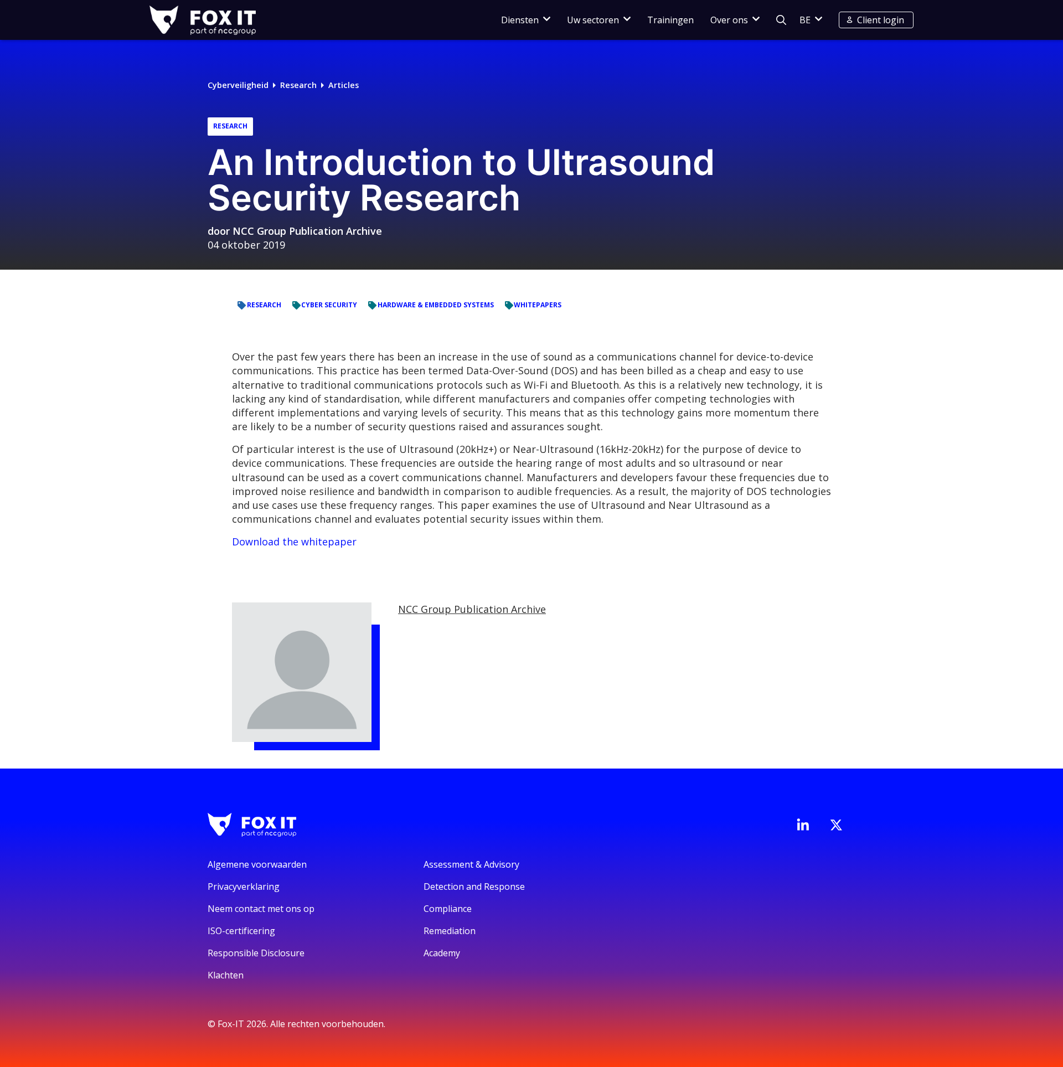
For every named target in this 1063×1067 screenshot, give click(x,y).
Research (298, 85)
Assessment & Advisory (471, 864)
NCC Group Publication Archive (307, 231)
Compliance (448, 909)
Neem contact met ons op (261, 909)
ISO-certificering (241, 931)
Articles (343, 85)
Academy (442, 953)
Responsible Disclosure (256, 953)
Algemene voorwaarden (257, 864)
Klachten (226, 975)
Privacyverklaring (244, 886)
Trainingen (670, 20)
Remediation (450, 931)
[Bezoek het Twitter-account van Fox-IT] (836, 825)
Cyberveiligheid (238, 85)
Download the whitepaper (294, 541)
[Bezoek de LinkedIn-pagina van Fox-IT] (803, 824)
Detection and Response (474, 886)
